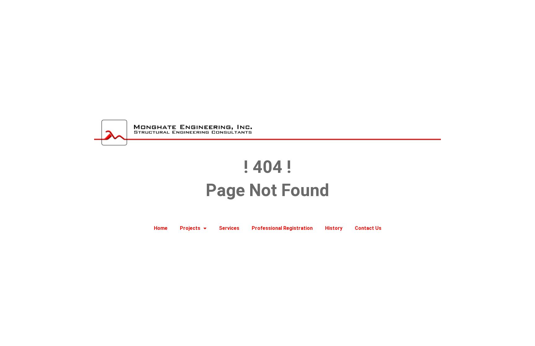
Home (160, 228)
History (333, 228)
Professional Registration (282, 228)
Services (229, 228)
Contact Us (368, 228)
